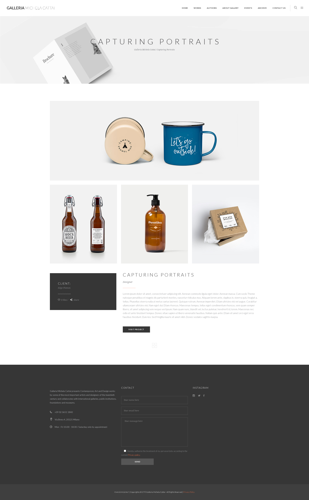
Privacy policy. (134, 455)
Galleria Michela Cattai (144, 50)
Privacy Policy (189, 492)
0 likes (64, 300)
